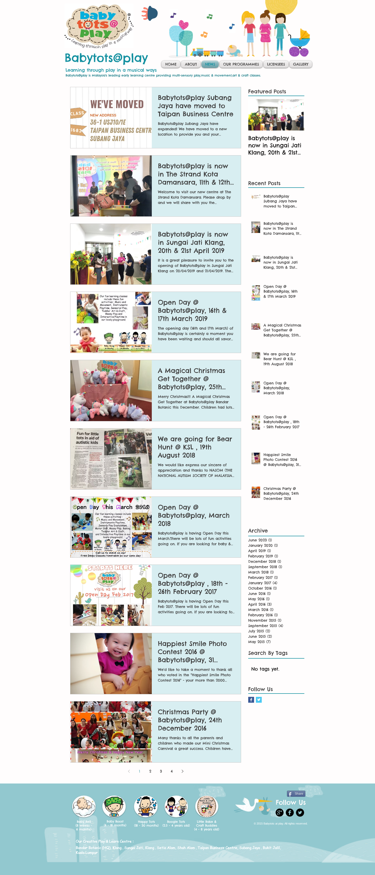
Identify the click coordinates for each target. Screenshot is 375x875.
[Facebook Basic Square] (251, 700)
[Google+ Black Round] (280, 812)
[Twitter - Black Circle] (300, 812)
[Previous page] (128, 771)
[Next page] (182, 771)
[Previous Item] (256, 115)
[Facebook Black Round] (290, 812)
